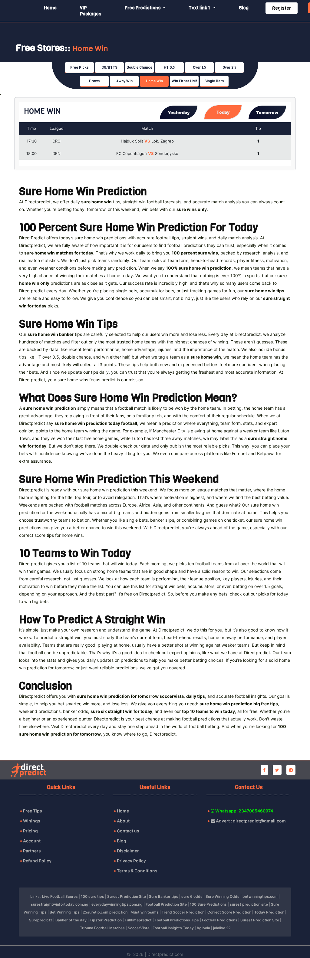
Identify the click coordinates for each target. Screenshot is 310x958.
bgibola (203, 928)
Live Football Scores (60, 896)
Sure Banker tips (163, 896)
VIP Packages (90, 11)
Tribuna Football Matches (102, 928)
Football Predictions (219, 920)
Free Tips (32, 810)
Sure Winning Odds (222, 896)
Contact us (128, 830)
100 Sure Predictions (208, 904)
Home (50, 8)
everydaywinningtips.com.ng (117, 904)
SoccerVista (139, 928)
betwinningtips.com (260, 896)
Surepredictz (40, 920)
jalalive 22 (221, 928)
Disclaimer (128, 850)
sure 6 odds (192, 896)
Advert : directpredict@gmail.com (250, 820)
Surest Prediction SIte (259, 920)
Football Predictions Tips (177, 920)
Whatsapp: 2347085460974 (243, 810)
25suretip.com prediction (105, 912)
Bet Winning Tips (65, 912)
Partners (32, 850)
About (123, 820)
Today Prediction (269, 912)
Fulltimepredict (138, 920)
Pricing (30, 830)
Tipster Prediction (106, 920)
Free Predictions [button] (143, 8)
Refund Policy (37, 860)
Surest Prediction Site (126, 896)
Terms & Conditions (137, 870)
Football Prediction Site (166, 904)
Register (281, 8)
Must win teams (144, 912)
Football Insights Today (173, 928)
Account (32, 840)
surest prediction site (249, 904)
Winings (31, 820)
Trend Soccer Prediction (183, 912)
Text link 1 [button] (200, 8)
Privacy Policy (131, 860)
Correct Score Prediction (229, 912)
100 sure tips (92, 896)
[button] (179, 112)
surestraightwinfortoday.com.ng (59, 904)
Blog (244, 8)
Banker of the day (71, 920)
